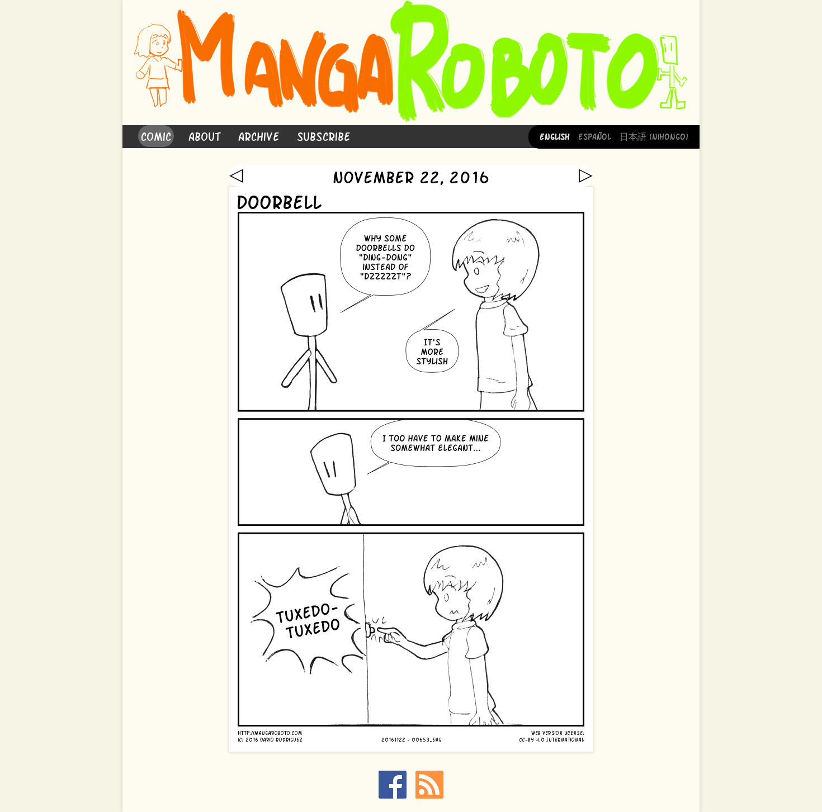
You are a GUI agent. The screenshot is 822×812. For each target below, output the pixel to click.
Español (594, 135)
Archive (259, 135)
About (204, 135)
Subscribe (324, 135)
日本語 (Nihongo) (654, 135)
